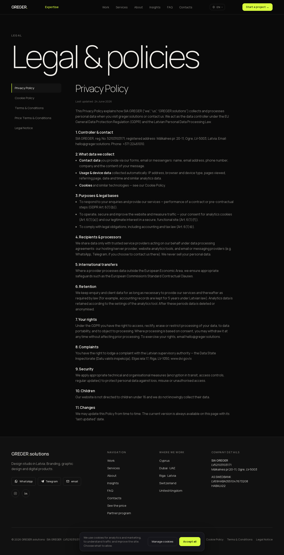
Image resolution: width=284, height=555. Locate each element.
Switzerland (167, 483)
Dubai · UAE (167, 468)
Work (111, 460)
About (111, 475)
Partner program (119, 513)
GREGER (19, 7)
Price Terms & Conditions (33, 118)
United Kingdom (170, 490)
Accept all (189, 541)
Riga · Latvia (167, 475)
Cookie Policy (24, 98)
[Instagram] (15, 493)
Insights (113, 483)
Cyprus (164, 460)
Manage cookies (162, 541)
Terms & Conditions (29, 108)
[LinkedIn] (26, 493)
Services (113, 468)
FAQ (110, 490)
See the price (116, 505)
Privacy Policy (24, 88)
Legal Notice (24, 128)
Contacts (114, 498)
